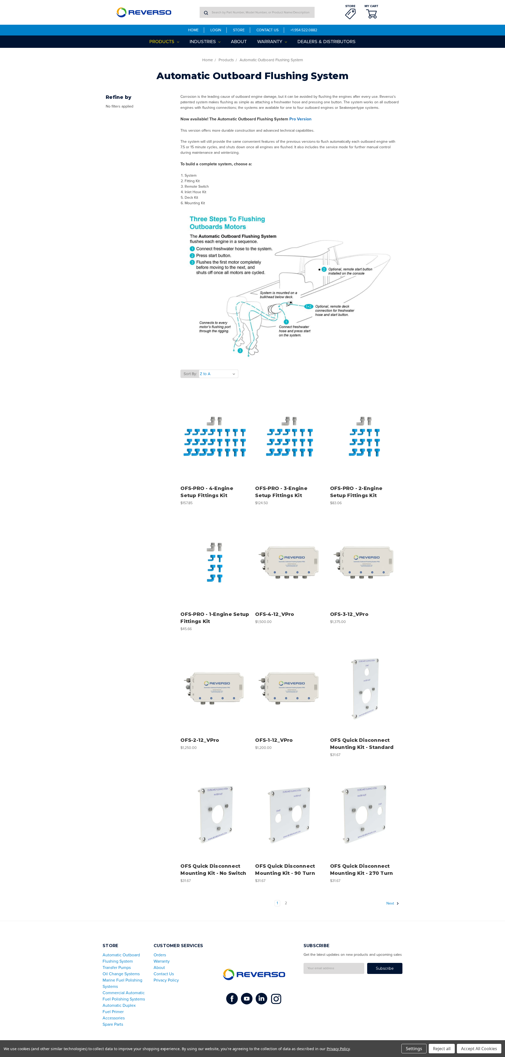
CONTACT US (267, 30)
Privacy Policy (166, 980)
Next (390, 903)
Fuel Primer (113, 1011)
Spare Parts (113, 1024)
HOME (193, 30)
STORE (350, 6)
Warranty (270, 41)
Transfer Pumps (117, 967)
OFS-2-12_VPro (199, 740)
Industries (203, 41)
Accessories (114, 1018)
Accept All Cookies (479, 1048)
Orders (160, 955)
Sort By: (190, 373)
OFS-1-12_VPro (274, 740)
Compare (213, 436)
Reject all (442, 1048)
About (239, 41)
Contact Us (164, 974)
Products (162, 41)
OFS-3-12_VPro (349, 614)
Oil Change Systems (121, 974)
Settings (414, 1048)
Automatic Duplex (119, 1005)
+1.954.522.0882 (303, 30)
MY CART (371, 6)
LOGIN (215, 30)
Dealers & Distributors (326, 41)
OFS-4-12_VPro (274, 614)
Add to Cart (215, 445)
